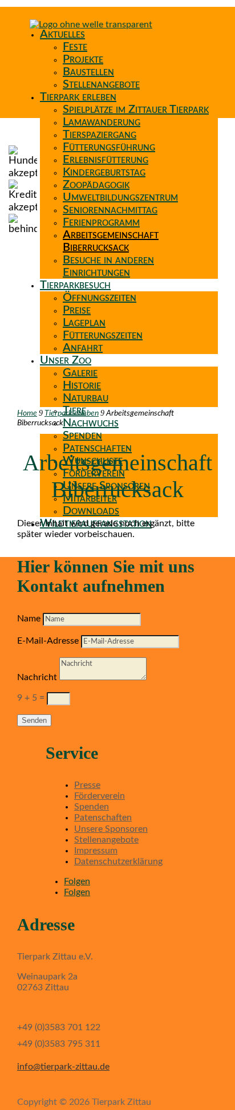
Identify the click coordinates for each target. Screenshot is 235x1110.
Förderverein (99, 795)
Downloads (91, 511)
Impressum (96, 850)
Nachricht (37, 677)
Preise (77, 310)
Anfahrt (83, 347)
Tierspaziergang (99, 134)
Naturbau (85, 398)
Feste (75, 46)
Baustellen (88, 72)
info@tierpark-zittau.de (63, 1066)
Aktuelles (62, 34)
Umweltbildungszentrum (120, 197)
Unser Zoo (65, 360)
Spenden (82, 435)
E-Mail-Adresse (48, 640)
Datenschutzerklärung (118, 861)
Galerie (80, 373)
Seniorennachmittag (110, 210)
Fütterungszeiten (103, 335)
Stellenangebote (101, 84)
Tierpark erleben (78, 97)
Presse (87, 785)
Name (28, 618)
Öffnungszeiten (99, 297)
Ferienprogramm (101, 222)
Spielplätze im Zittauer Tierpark (136, 109)
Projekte (83, 59)
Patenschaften (97, 448)
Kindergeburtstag (104, 172)
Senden (34, 720)
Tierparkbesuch (75, 285)
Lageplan (84, 322)
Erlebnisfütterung (105, 159)
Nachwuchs (91, 423)
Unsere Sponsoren (111, 828)
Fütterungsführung (109, 147)
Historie (82, 385)
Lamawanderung (101, 122)
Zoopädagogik (96, 184)
